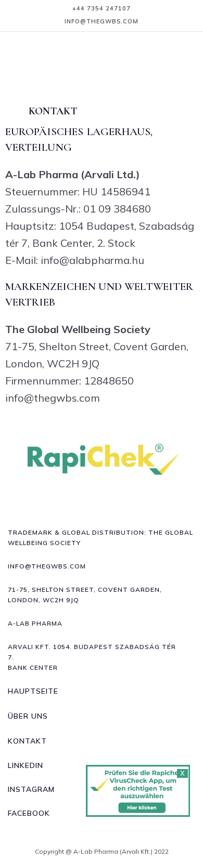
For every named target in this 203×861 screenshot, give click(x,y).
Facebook (29, 813)
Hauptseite (33, 691)
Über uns (28, 716)
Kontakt (27, 741)
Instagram (31, 789)
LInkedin (25, 765)
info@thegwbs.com (101, 21)
